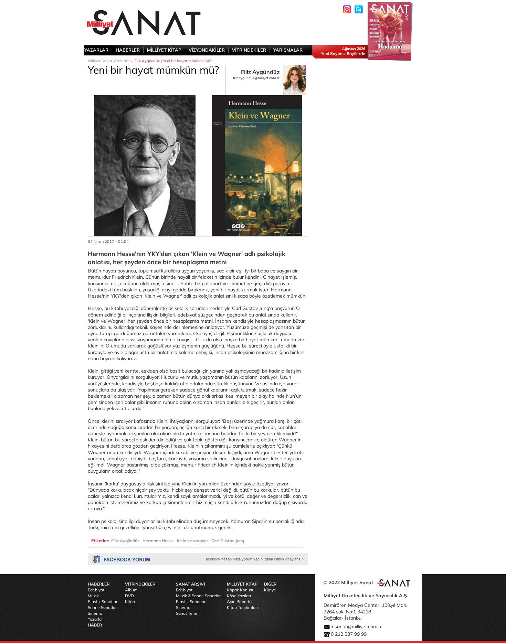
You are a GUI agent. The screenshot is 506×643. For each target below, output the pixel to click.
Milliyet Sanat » (101, 60)
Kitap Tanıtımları (242, 607)
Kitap (130, 601)
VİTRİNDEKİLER (249, 50)
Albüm (131, 589)
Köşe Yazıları (239, 595)
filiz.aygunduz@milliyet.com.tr (256, 78)
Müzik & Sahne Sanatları (199, 595)
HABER (95, 625)
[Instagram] (347, 9)
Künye (270, 589)
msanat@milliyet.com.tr (356, 626)
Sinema (95, 613)
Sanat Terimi (188, 613)
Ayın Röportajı (240, 601)
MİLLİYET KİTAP (164, 50)
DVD (129, 595)
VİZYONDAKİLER (207, 50)
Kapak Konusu (240, 589)
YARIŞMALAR (288, 50)
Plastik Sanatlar (102, 601)
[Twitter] (359, 9)
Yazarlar (122, 60)
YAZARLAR (96, 50)
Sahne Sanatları (103, 607)
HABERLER (128, 50)
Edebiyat (96, 589)
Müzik (93, 595)
